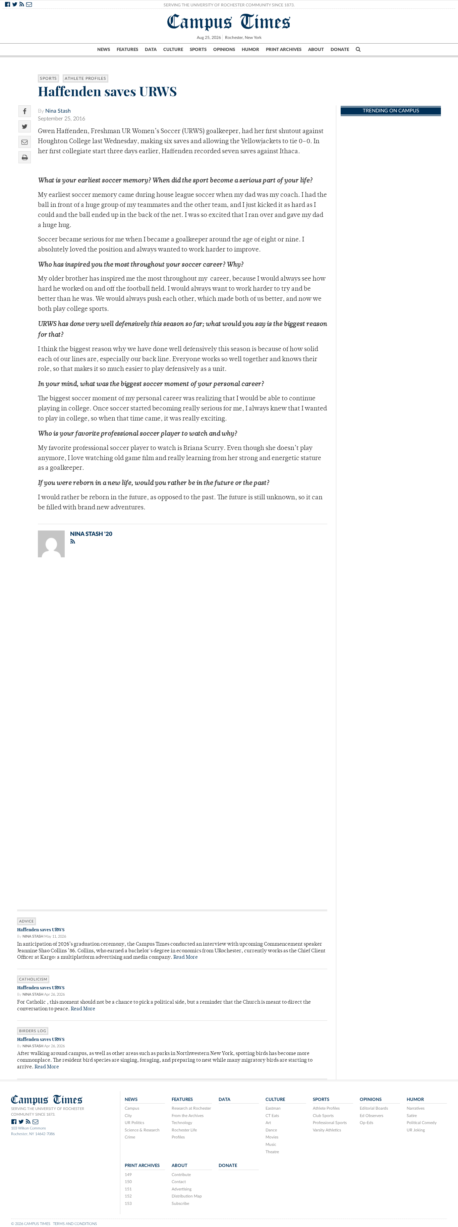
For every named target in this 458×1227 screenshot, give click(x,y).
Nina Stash (58, 111)
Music (271, 1144)
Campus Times (229, 21)
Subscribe (180, 1204)
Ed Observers (371, 1116)
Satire (412, 1116)
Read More (185, 957)
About (316, 49)
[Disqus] (172, 650)
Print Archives (283, 49)
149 (128, 1175)
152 (128, 1196)
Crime (130, 1137)
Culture (173, 49)
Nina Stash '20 (91, 534)
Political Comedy (422, 1123)
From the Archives (188, 1116)
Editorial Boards (374, 1108)
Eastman (273, 1108)
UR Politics (134, 1123)
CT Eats (272, 1116)
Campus (132, 1108)
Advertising (181, 1189)
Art (268, 1123)
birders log (32, 1031)
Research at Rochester (191, 1108)
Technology (182, 1123)
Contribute (181, 1175)
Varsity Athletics (327, 1130)
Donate (340, 49)
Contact (179, 1182)
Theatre (272, 1152)
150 (128, 1182)
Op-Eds (366, 1123)
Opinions (224, 49)
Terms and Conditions (75, 1224)
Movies (272, 1137)
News (103, 49)
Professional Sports (330, 1123)
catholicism (33, 979)
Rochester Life (184, 1130)
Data (151, 49)
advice (26, 921)
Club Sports (323, 1116)
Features (127, 49)
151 (128, 1189)
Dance (271, 1130)
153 (128, 1204)
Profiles (178, 1137)
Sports (198, 49)
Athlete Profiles (85, 78)
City (128, 1116)
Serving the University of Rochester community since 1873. (47, 1111)
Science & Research (142, 1130)
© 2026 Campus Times (30, 1224)
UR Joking (416, 1130)
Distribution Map (187, 1196)
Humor (250, 49)
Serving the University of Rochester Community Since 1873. (229, 5)
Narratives (415, 1108)
